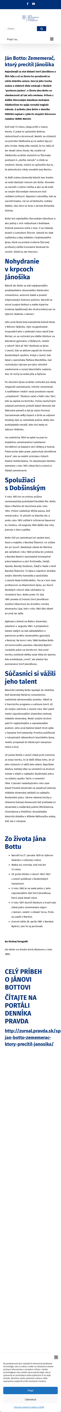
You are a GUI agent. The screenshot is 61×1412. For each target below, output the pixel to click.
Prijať (30, 1390)
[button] (56, 1357)
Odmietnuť (30, 1399)
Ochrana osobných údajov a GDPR (29, 1407)
